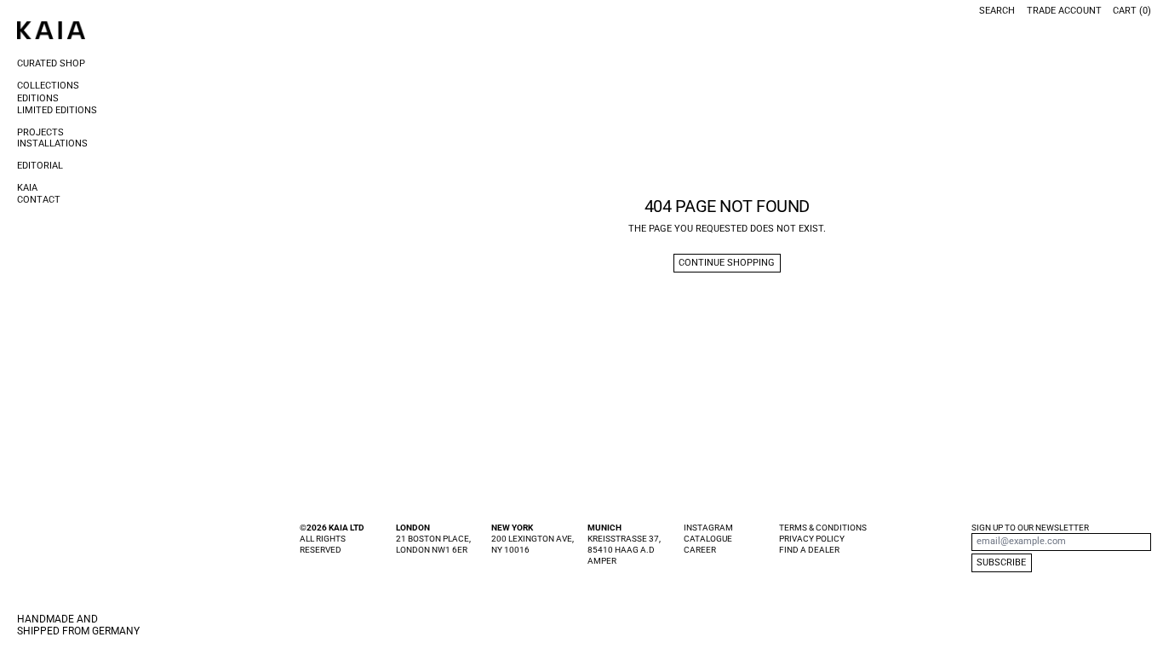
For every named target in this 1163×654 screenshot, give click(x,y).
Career (700, 549)
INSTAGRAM (708, 527)
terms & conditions (823, 527)
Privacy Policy (812, 538)
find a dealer (809, 549)
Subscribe (1001, 562)
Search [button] (997, 10)
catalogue (708, 538)
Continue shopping (727, 262)
